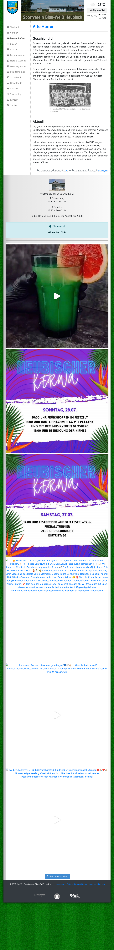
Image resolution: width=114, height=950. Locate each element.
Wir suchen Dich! (57, 232)
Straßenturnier (17, 71)
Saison (13, 43)
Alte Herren (43, 26)
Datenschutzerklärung (77, 884)
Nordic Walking (17, 60)
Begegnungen (16, 55)
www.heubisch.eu (97, 884)
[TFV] (12, 7)
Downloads (15, 83)
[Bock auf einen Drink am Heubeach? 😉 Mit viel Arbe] (57, 296)
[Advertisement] (57, 926)
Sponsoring (15, 94)
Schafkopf (15, 77)
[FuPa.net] (74, 895)
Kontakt (13, 99)
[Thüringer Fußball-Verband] (57, 896)
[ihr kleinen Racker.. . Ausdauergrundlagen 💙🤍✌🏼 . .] (57, 715)
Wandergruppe (17, 66)
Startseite (14, 27)
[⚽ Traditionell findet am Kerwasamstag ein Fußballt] (57, 505)
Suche (13, 105)
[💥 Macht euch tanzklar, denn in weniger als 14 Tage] (57, 610)
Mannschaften (17, 38)
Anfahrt (13, 88)
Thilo (66, 170)
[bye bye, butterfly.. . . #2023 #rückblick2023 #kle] (57, 820)
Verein (13, 32)
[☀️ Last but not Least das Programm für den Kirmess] (57, 401)
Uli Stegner (103, 170)
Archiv (13, 49)
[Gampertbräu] (39, 895)
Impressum (60, 884)
